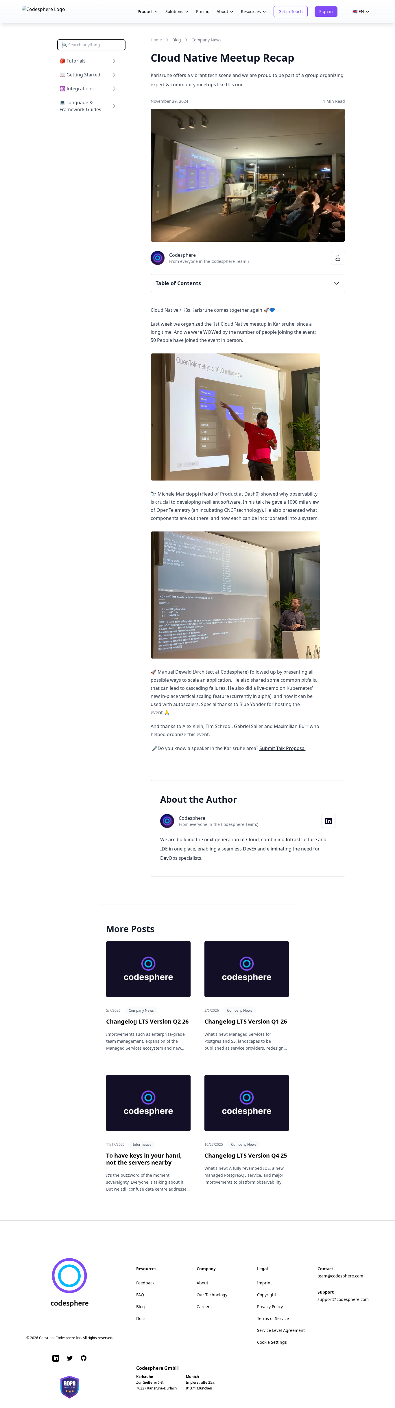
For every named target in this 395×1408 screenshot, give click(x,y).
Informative (142, 1144)
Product (145, 11)
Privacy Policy (270, 1306)
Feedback (145, 1283)
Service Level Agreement (281, 1330)
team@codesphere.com (340, 1276)
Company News (206, 40)
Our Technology (212, 1294)
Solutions (174, 11)
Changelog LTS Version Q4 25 (245, 1155)
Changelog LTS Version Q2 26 (147, 1021)
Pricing (203, 11)
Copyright (266, 1294)
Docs (140, 1318)
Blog (176, 40)
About (222, 11)
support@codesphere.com (343, 1299)
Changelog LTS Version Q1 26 (245, 1021)
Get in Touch (290, 11)
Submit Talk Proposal (282, 748)
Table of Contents (178, 283)
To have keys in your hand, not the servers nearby (144, 1159)
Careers (204, 1306)
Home (156, 40)
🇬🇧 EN (358, 11)
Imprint (264, 1283)
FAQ (140, 1294)
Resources (251, 11)
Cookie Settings (272, 1342)
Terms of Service (273, 1318)
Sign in (326, 11)
